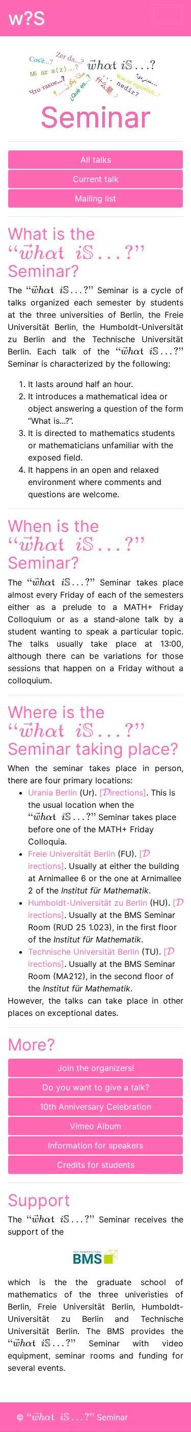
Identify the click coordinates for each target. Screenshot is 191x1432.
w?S (26, 18)
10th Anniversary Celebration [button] (95, 1107)
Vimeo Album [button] (95, 1126)
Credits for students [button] (95, 1165)
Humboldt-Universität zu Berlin (87, 903)
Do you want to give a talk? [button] (95, 1087)
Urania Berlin (52, 792)
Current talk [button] (96, 179)
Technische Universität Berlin (83, 952)
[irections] (122, 792)
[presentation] (76, 251)
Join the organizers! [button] (96, 1068)
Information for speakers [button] (95, 1145)
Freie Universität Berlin (71, 854)
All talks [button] (95, 160)
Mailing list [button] (95, 198)
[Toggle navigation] (168, 14)
